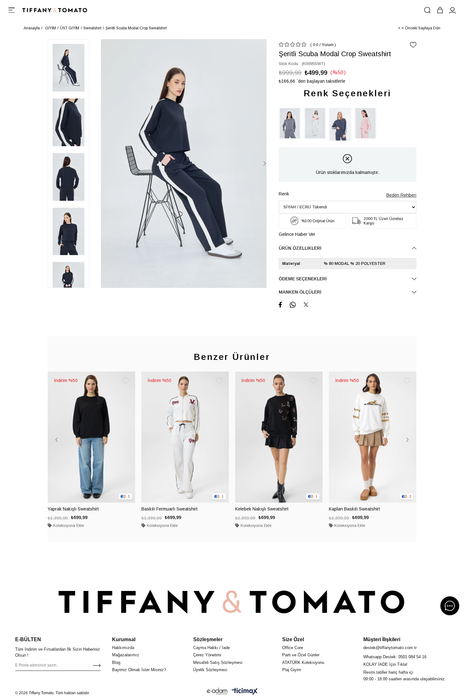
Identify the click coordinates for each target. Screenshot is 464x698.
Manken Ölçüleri (300, 292)
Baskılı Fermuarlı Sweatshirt (169, 508)
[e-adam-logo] (217, 691)
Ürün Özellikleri (300, 248)
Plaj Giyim (291, 669)
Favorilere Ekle (125, 381)
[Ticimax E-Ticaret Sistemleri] (245, 691)
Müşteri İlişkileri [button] (381, 639)
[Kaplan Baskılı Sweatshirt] (372, 437)
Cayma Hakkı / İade (211, 647)
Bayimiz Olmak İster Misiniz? (139, 669)
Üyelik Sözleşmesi (210, 669)
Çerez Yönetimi (207, 655)
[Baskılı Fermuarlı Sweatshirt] (185, 437)
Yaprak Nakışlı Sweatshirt (73, 508)
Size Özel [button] (293, 639)
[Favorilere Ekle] (413, 45)
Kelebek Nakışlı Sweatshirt (262, 508)
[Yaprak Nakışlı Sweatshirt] (91, 437)
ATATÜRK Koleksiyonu (303, 662)
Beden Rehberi (401, 195)
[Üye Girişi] (452, 10)
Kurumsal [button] (123, 639)
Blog (116, 662)
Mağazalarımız (125, 655)
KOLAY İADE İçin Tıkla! (385, 664)
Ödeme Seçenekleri (303, 278)
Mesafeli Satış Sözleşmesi (217, 662)
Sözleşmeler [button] (208, 639)
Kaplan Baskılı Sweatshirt (354, 508)
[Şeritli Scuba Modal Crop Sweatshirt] (291, 123)
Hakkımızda (123, 647)
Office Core (292, 647)
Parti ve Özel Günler (300, 655)
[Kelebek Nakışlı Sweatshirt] (279, 437)
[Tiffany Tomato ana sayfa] (232, 601)
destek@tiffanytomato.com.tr (390, 647)
